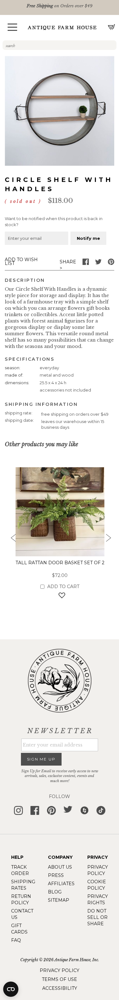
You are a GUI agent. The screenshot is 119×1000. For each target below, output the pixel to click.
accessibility (59, 988)
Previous (11, 539)
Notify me (88, 238)
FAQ (16, 940)
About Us (60, 867)
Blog (55, 892)
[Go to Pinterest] (111, 263)
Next (108, 539)
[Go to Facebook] (86, 263)
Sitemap (58, 900)
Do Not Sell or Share (97, 917)
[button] (12, 27)
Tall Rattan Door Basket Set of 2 (60, 563)
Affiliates (61, 883)
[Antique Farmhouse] (62, 27)
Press (56, 875)
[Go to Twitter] (98, 263)
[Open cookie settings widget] (10, 989)
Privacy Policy (59, 970)
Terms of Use (59, 979)
